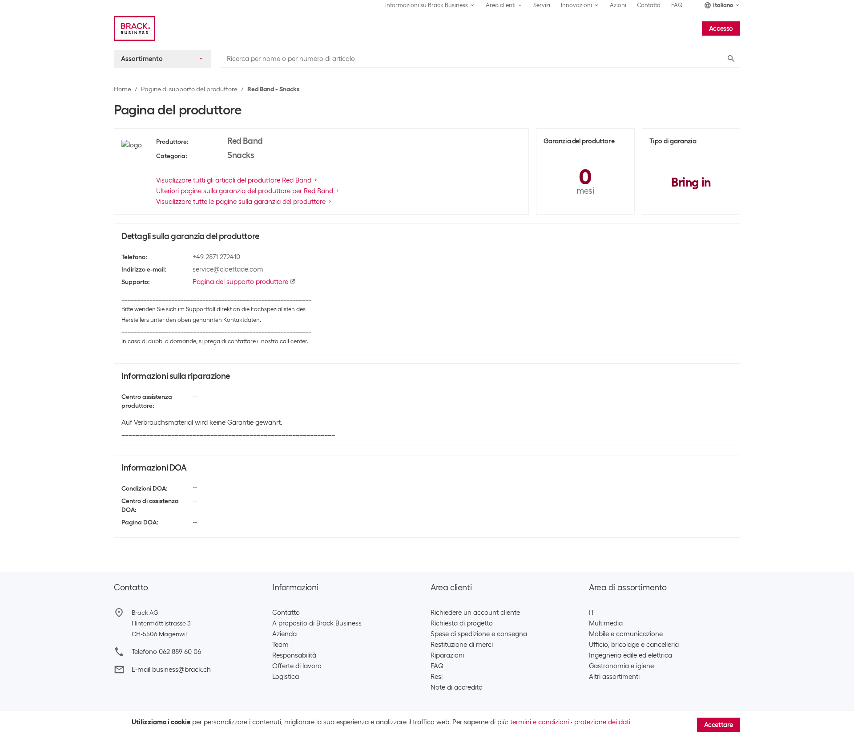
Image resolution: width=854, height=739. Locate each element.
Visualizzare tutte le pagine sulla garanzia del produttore (241, 202)
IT (591, 613)
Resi (437, 677)
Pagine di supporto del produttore (189, 89)
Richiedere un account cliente (475, 613)
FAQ (677, 5)
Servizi (541, 5)
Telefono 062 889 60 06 (166, 652)
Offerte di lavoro (297, 666)
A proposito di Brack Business (317, 623)
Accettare (718, 725)
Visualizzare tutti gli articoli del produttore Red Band (233, 180)
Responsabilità (294, 655)
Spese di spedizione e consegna (479, 634)
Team (280, 645)
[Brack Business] (134, 28)
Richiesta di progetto (462, 623)
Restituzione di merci (462, 645)
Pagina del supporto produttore (240, 281)
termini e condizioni (539, 722)
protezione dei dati (602, 722)
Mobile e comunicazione (626, 634)
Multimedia (606, 623)
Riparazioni (447, 655)
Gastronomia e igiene (621, 666)
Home (122, 89)
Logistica (285, 677)
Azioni (618, 5)
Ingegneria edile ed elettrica (630, 655)
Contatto (649, 5)
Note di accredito (457, 687)
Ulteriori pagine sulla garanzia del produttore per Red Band (244, 191)
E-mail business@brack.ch (171, 670)
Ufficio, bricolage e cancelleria (634, 645)
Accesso (721, 28)
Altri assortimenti (614, 677)
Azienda (284, 634)
